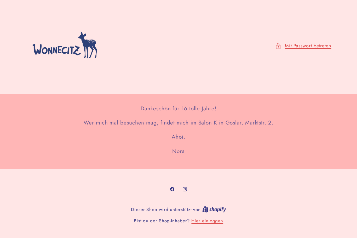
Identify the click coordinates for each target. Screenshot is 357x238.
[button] (303, 46)
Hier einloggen (207, 221)
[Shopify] (214, 209)
